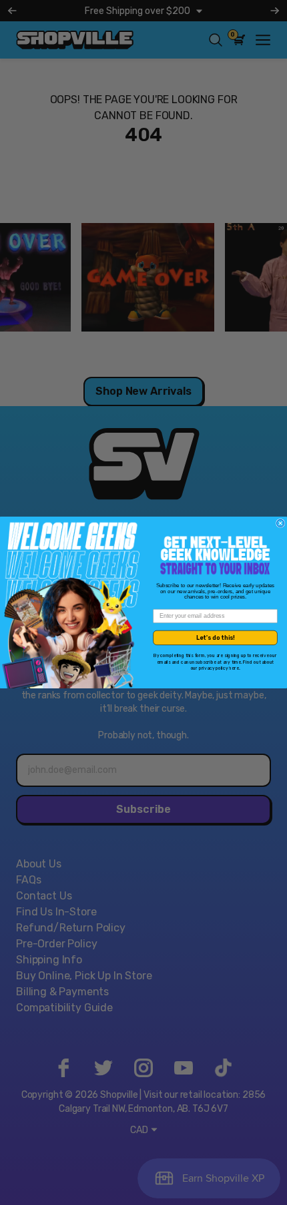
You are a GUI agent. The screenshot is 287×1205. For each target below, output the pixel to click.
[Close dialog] (280, 523)
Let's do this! (215, 637)
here (233, 668)
